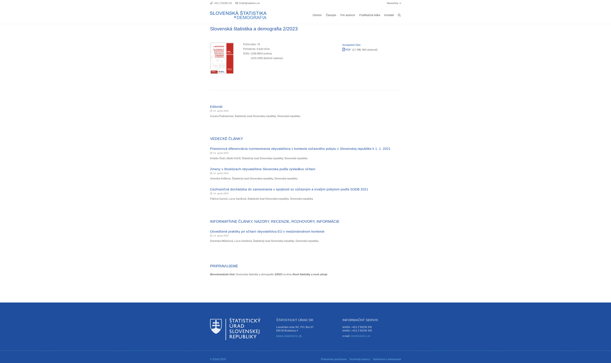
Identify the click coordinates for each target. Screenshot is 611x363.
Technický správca (359, 359)
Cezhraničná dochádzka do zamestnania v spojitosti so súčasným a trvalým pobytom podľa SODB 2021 (289, 189)
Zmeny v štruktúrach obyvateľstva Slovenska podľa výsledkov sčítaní (262, 169)
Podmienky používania (334, 359)
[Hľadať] (399, 15)
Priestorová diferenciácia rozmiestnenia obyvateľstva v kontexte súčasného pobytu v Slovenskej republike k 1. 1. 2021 (300, 148)
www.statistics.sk (289, 336)
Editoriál (216, 106)
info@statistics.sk (360, 336)
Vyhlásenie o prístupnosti (387, 359)
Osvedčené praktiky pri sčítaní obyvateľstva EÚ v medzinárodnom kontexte (267, 231)
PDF (348, 49)
